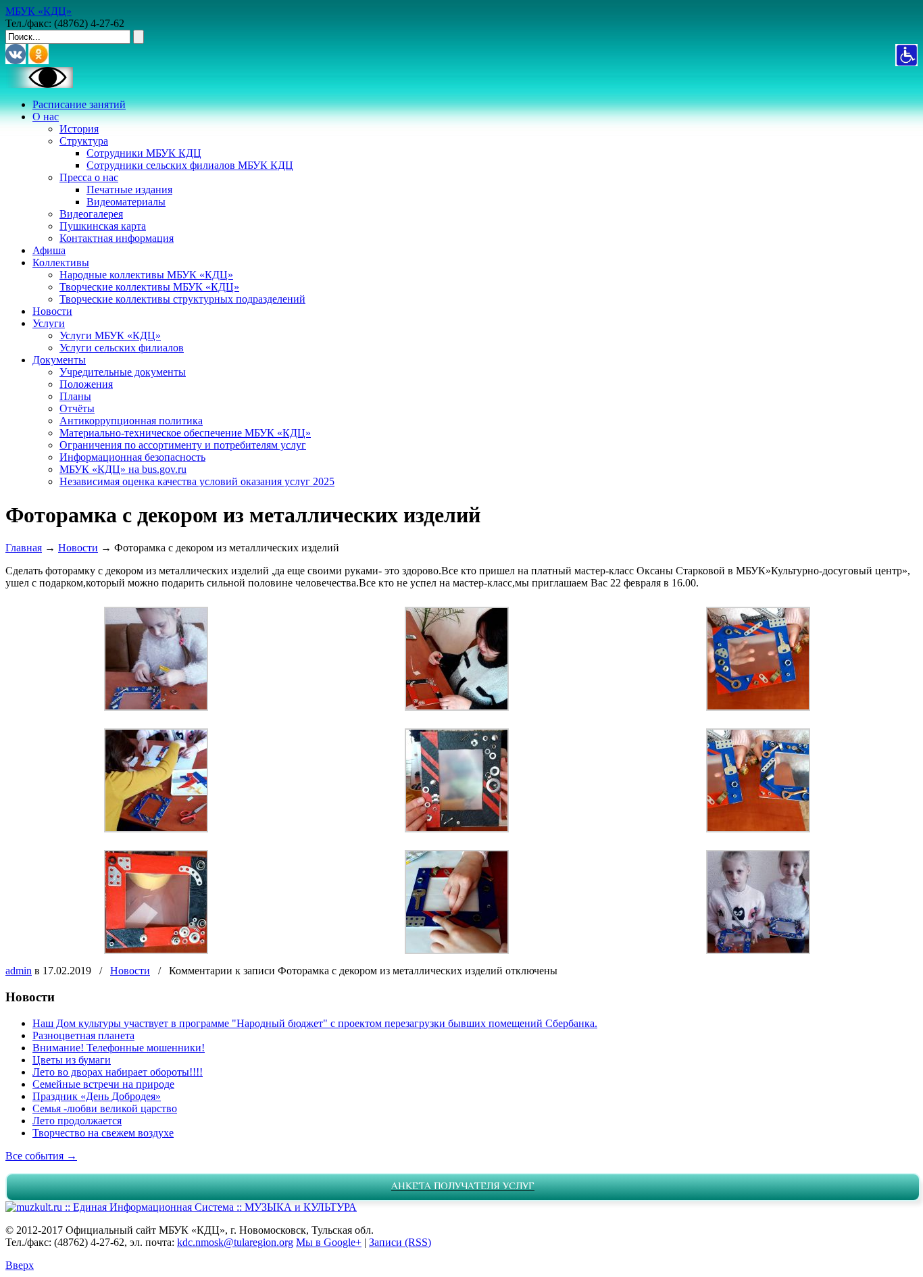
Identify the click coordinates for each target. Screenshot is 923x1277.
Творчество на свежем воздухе (103, 1132)
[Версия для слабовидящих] (39, 84)
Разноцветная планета (83, 1035)
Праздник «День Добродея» (96, 1096)
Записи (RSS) (400, 1242)
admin (18, 970)
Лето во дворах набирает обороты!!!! (117, 1072)
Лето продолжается (77, 1120)
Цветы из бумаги (71, 1060)
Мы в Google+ (328, 1242)
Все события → (41, 1155)
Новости (78, 547)
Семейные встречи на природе (103, 1084)
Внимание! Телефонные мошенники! (118, 1047)
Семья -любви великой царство (104, 1108)
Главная (23, 547)
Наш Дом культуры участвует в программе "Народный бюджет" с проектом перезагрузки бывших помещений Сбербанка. (314, 1023)
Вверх (19, 1265)
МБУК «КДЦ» (38, 11)
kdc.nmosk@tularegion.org (235, 1242)
